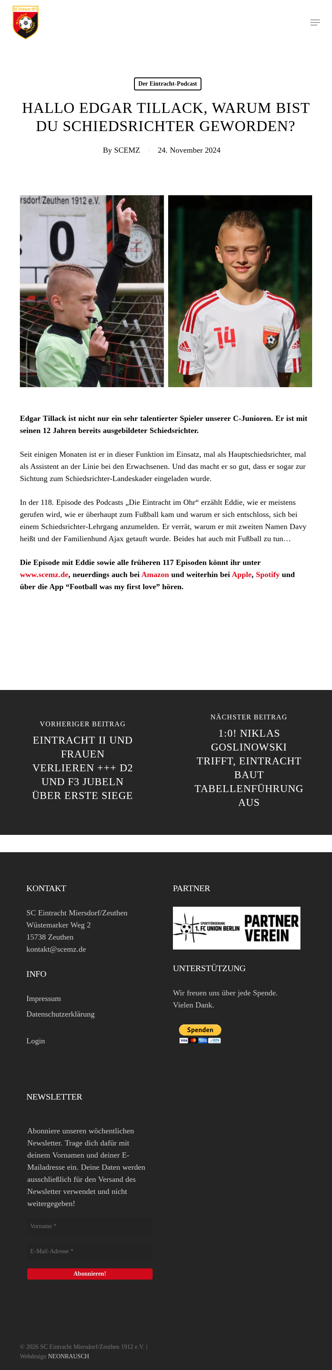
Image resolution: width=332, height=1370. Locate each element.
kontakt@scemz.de (56, 949)
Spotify (268, 574)
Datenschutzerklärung (60, 1014)
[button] (315, 22)
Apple (242, 574)
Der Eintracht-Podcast (167, 83)
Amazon (155, 574)
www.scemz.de (44, 574)
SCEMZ (127, 150)
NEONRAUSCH (68, 1356)
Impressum (43, 998)
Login (35, 1040)
